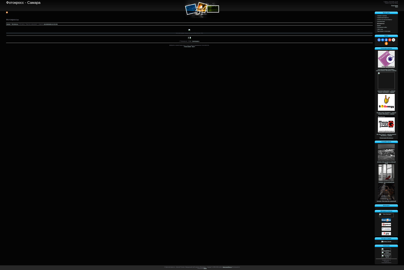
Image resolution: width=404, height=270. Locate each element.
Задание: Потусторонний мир (386, 182)
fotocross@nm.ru (227, 267)
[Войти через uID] (379, 39)
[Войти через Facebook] (386, 39)
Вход (396, 6)
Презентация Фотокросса (386, 137)
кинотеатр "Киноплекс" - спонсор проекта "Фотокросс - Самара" (386, 91)
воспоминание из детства (51, 24)
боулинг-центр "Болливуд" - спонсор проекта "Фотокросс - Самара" (386, 113)
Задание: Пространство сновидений (386, 201)
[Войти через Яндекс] (389, 39)
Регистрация (394, 5)
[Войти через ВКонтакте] (382, 39)
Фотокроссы (15, 24)
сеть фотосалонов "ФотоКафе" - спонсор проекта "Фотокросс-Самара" (386, 70)
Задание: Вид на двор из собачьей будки (386, 162)
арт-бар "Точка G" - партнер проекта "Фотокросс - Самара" (386, 135)
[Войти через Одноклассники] (386, 43)
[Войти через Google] (393, 40)
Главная (8, 24)
